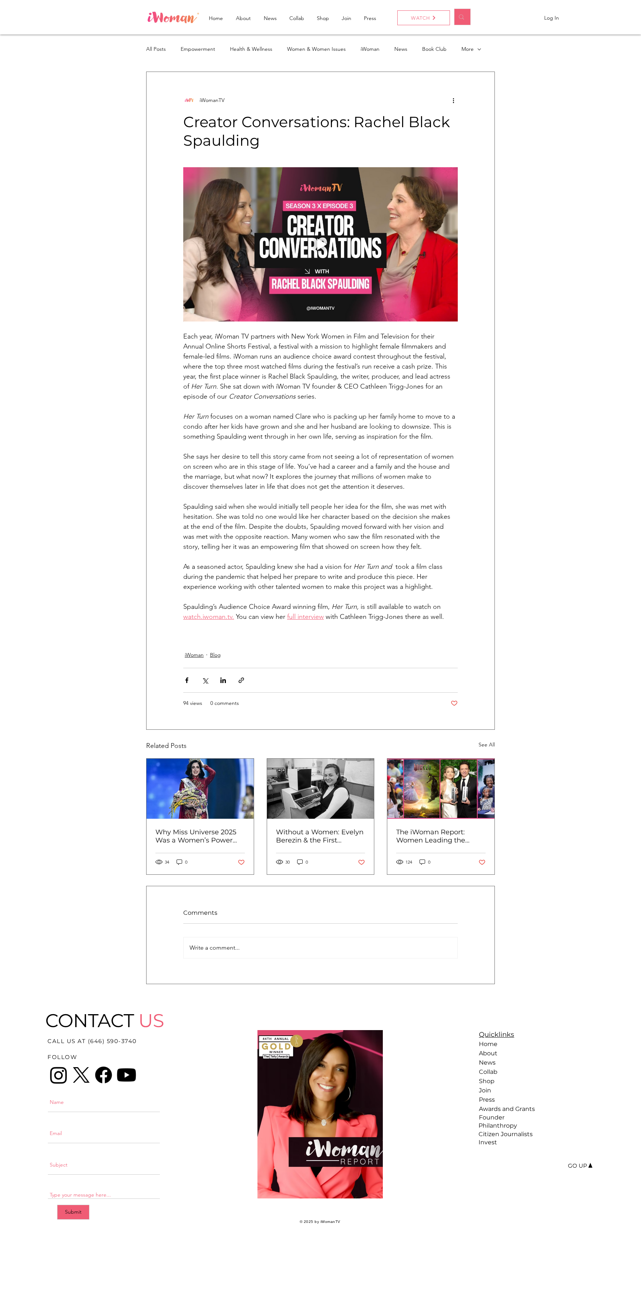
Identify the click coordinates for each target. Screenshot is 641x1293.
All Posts (156, 49)
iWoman (370, 49)
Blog (215, 655)
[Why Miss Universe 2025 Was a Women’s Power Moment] (200, 789)
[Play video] (320, 244)
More (467, 49)
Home (488, 1044)
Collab (488, 1071)
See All (487, 744)
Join (485, 1090)
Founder (491, 1117)
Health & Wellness (251, 49)
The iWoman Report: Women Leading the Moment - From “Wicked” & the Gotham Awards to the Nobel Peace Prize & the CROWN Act (438, 836)
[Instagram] (58, 1075)
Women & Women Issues (316, 49)
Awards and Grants (504, 1108)
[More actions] (453, 100)
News (400, 49)
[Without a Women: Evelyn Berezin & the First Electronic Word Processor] (320, 789)
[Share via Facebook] (186, 680)
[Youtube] (126, 1075)
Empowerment (198, 49)
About (488, 1053)
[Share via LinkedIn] (223, 680)
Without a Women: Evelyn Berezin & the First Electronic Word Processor (320, 836)
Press (487, 1099)
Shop (486, 1081)
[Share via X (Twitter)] (204, 680)
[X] (81, 1075)
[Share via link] (241, 680)
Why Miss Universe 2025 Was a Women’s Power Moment (195, 836)
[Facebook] (103, 1075)
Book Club (434, 49)
